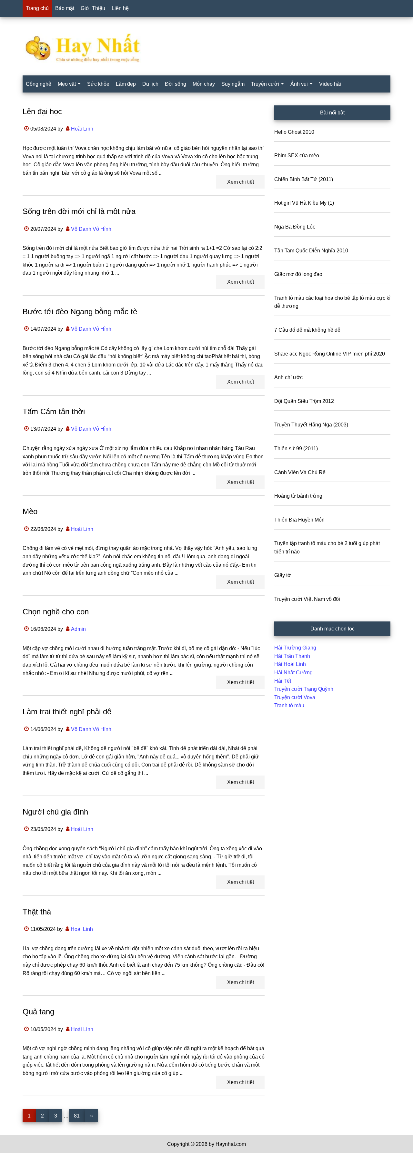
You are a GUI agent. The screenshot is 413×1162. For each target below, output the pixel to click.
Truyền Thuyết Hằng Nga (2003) (311, 424)
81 (79, 1115)
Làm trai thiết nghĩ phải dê (67, 711)
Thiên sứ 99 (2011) (296, 448)
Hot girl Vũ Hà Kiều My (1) (304, 203)
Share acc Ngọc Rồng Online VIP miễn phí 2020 (329, 353)
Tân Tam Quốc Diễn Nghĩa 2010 (311, 250)
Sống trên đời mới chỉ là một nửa (79, 211)
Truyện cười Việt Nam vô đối (307, 599)
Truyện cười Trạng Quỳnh (303, 689)
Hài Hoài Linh (290, 664)
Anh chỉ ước (288, 377)
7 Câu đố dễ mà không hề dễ (307, 330)
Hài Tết (282, 681)
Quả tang (38, 1011)
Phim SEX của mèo (296, 155)
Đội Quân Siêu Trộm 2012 (304, 401)
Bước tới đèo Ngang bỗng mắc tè (80, 311)
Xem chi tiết (240, 182)
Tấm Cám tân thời (54, 411)
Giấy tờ (282, 575)
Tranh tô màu (289, 705)
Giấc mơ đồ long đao (298, 274)
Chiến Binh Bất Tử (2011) (303, 179)
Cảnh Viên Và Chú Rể (300, 472)
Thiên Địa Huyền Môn (299, 519)
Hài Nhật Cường (293, 672)
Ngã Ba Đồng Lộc (294, 226)
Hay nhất (206, 48)
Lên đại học (42, 111)
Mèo (30, 511)
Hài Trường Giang (295, 647)
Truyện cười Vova (294, 697)
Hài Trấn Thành (292, 656)
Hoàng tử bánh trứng (298, 496)
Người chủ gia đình (55, 811)
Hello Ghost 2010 (294, 132)
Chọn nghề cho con (56, 611)
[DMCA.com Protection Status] (16, 1158)
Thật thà (37, 911)
